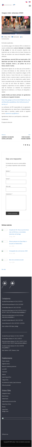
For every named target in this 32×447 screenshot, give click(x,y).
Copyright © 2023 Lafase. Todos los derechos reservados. (17, 442)
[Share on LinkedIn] (29, 145)
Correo (8, 179)
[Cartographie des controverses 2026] (4, 253)
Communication (5, 39)
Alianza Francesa (5, 396)
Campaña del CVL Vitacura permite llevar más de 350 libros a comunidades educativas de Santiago (19, 232)
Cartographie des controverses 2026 (18, 251)
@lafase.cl (16, 113)
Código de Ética (5, 380)
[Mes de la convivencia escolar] (4, 262)
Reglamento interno (6, 363)
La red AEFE (4, 369)
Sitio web (8, 186)
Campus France (5, 409)
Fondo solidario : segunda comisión (25, 137)
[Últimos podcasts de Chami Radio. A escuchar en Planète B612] (4, 243)
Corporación (4, 372)
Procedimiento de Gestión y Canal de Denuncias (11, 382)
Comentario (9, 194)
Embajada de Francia (6, 393)
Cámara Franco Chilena (6, 404)
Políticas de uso (5, 434)
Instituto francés (5, 398)
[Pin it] (27, 145)
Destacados (16, 37)
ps (13, 113)
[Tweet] (25, 145)
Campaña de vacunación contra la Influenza (8, 137)
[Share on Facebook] (23, 145)
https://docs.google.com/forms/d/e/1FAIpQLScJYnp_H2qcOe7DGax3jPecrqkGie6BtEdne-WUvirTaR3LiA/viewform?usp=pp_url (16, 102)
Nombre (8, 171)
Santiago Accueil (5, 411)
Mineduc (4, 407)
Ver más (4, 269)
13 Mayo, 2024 (6, 37)
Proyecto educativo (5, 361)
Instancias (4, 374)
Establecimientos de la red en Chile (9, 401)
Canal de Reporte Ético (6, 377)
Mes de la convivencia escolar (16, 260)
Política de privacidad (6, 385)
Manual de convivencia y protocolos (9, 366)
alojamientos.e (8, 113)
